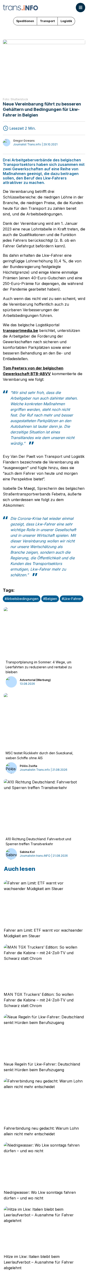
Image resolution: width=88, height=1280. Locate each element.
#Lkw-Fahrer (71, 599)
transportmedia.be (20, 330)
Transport (47, 21)
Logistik (66, 21)
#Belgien (50, 599)
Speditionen (25, 21)
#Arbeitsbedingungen (21, 599)
